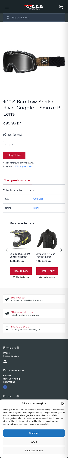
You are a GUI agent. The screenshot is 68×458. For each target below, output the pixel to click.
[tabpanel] (34, 200)
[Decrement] (5, 144)
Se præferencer (34, 450)
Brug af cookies (11, 356)
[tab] (17, 180)
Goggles (23, 166)
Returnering (9, 382)
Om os (6, 353)
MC (30, 166)
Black (36, 207)
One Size (38, 198)
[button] (63, 403)
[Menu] (6, 7)
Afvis (34, 441)
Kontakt (7, 375)
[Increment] (12, 144)
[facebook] (5, 387)
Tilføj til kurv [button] (21, 270)
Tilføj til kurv (14, 155)
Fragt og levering (11, 378)
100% (16, 166)
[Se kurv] (61, 7)
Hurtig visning (22, 277)
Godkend (34, 433)
